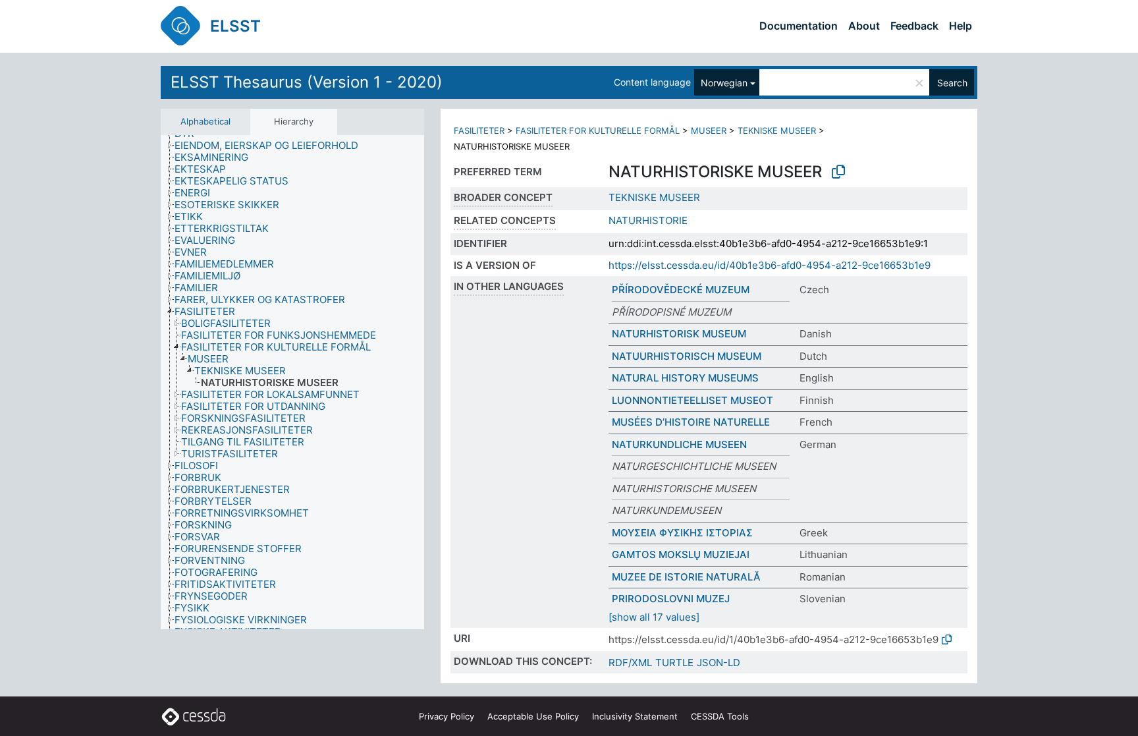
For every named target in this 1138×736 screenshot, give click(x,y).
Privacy (446, 716)
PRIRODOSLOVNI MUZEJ (671, 598)
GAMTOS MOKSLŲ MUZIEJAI (680, 554)
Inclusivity (635, 716)
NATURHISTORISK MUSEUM (679, 333)
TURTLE (674, 662)
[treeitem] (272, 146)
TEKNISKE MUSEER (777, 130)
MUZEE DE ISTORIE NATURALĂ (686, 577)
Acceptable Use (533, 716)
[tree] (292, 382)
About (864, 25)
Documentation (798, 25)
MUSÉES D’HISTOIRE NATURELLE (691, 422)
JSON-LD (718, 662)
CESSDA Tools (720, 716)
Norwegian (724, 82)
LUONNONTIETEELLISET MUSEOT (692, 400)
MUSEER (708, 130)
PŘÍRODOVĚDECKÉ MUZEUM (680, 289)
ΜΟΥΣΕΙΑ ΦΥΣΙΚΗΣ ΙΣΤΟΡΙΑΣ (682, 532)
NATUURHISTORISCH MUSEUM (686, 356)
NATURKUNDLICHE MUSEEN (679, 444)
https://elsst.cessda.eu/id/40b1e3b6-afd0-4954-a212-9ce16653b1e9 (770, 265)
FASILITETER (479, 130)
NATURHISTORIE (648, 220)
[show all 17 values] (654, 617)
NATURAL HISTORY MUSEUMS (685, 378)
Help (960, 25)
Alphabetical (205, 121)
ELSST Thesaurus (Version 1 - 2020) (307, 82)
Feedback (914, 25)
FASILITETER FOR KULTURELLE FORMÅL (598, 130)
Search (952, 82)
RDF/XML (630, 662)
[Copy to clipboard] (838, 172)
